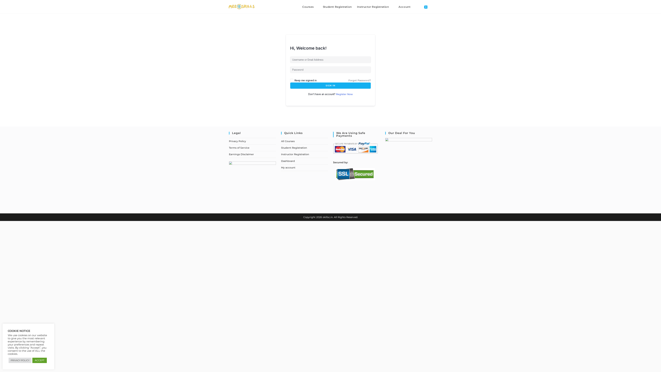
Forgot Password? (359, 80)
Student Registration (294, 147)
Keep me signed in (306, 80)
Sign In (330, 85)
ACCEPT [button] (39, 360)
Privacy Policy (237, 141)
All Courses (288, 141)
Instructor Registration (295, 154)
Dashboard (288, 161)
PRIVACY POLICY (20, 360)
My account (288, 167)
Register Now (344, 94)
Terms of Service (239, 147)
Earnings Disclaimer (241, 154)
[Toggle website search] (433, 6)
